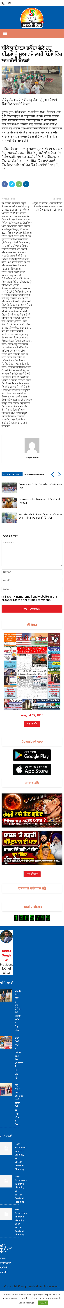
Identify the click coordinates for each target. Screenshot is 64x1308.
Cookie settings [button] (26, 1303)
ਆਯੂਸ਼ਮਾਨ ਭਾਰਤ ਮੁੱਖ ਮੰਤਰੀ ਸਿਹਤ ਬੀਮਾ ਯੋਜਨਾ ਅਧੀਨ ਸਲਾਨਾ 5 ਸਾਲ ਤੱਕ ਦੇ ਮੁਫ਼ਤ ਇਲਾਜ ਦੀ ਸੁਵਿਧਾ (47, 206)
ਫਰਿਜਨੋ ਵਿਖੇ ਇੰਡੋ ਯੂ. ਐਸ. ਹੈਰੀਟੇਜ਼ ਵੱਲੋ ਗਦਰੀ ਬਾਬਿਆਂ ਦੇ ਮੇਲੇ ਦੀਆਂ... (18, 1010)
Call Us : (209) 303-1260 (3, 2)
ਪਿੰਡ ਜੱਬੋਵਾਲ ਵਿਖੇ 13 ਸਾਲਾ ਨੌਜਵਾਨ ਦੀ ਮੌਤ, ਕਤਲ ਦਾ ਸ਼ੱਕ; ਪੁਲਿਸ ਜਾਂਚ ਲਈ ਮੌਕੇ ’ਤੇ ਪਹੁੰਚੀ (40, 516)
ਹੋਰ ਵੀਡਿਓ (32, 874)
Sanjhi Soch (32, 457)
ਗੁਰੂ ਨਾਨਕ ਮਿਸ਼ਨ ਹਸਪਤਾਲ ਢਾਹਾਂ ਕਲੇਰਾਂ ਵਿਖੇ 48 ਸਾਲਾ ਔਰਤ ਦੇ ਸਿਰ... (19, 1105)
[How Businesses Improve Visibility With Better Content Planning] (6, 1148)
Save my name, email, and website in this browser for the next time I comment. (29, 598)
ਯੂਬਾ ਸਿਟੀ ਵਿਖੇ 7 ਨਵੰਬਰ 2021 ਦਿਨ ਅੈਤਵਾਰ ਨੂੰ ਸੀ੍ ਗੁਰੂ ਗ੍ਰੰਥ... (19, 1058)
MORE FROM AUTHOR (34, 474)
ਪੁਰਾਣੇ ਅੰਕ (32, 723)
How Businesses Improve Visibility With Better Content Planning (21, 1156)
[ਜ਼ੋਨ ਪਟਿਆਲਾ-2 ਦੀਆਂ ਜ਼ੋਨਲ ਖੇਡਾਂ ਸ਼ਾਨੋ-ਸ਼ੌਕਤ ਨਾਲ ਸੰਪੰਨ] (9, 488)
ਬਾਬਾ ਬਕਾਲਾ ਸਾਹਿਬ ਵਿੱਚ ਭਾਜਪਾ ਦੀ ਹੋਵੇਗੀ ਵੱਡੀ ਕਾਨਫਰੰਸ (39, 501)
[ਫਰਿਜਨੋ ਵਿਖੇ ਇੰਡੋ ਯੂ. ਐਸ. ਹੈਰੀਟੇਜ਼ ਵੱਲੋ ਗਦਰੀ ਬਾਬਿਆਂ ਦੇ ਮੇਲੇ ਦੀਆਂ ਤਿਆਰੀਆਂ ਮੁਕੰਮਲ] (6, 995)
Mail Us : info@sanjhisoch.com (9, 2)
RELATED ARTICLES (12, 474)
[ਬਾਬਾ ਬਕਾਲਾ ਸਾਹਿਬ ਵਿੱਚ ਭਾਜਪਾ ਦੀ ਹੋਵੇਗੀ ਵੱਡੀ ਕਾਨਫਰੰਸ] (9, 503)
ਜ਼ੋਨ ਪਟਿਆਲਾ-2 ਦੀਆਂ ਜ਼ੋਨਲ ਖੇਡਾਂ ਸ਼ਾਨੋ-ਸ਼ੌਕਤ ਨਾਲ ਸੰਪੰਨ (40, 486)
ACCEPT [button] (43, 1303)
